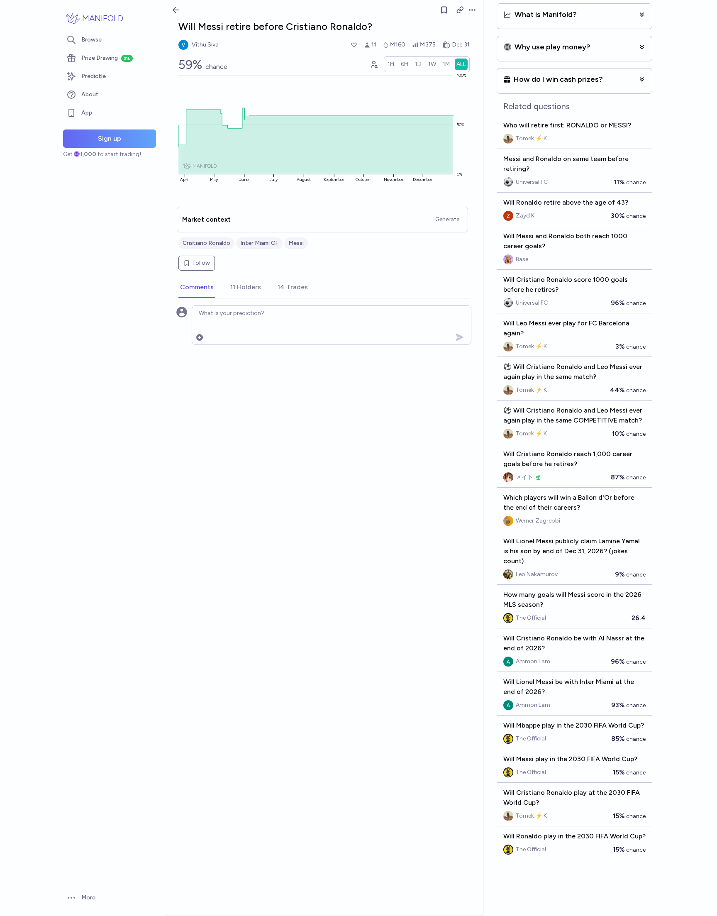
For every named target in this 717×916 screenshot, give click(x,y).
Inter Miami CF (259, 243)
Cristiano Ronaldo (206, 243)
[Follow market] (444, 10)
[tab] (196, 287)
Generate (447, 219)
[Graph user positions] (374, 64)
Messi (296, 243)
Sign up (109, 138)
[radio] (391, 64)
